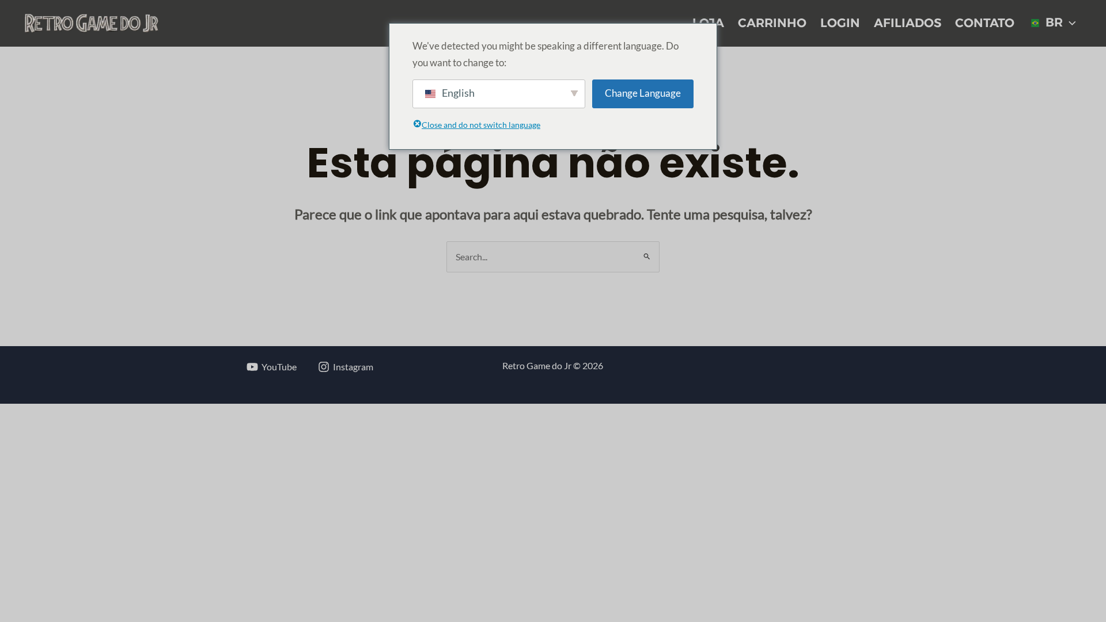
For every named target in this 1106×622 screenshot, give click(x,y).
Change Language (643, 93)
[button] (1069, 23)
